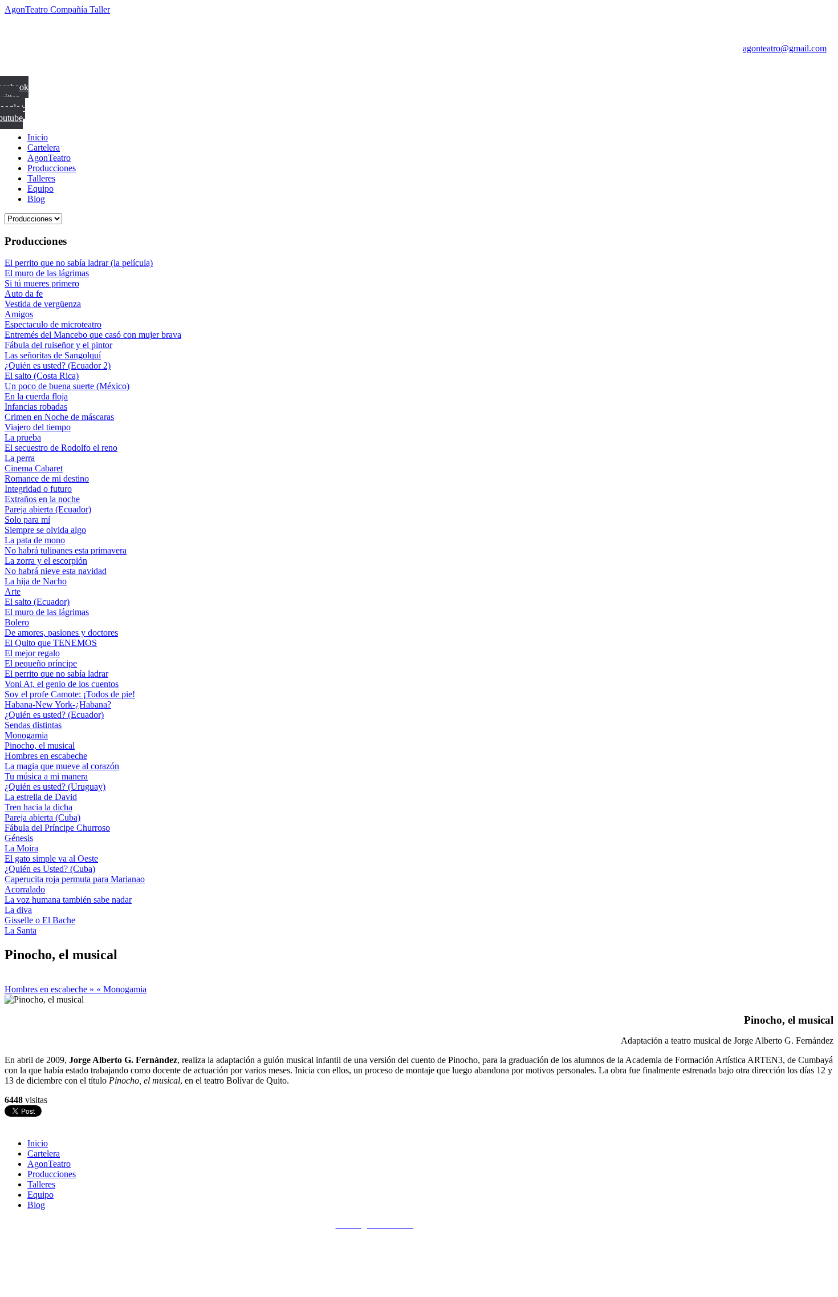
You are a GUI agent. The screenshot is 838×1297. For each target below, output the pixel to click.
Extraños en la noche (42, 499)
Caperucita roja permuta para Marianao (75, 879)
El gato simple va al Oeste (51, 858)
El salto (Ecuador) (37, 602)
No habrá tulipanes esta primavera (66, 550)
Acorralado (25, 889)
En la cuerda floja (36, 396)
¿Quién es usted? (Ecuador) (54, 715)
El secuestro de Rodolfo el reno (61, 447)
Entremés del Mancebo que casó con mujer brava (93, 335)
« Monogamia (121, 989)
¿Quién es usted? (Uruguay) (55, 786)
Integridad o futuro (38, 489)
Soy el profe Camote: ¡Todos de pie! (70, 694)
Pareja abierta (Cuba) (42, 817)
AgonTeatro (49, 158)
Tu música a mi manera (46, 776)
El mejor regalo (32, 653)
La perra (20, 458)
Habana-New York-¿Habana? (58, 704)
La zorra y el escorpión (46, 560)
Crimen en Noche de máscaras (59, 417)
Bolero (17, 622)
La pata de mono (35, 540)
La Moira (21, 848)
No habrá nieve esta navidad (56, 571)
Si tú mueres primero (42, 283)
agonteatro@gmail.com (785, 48)
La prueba (23, 437)
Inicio (37, 137)
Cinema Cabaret (34, 468)
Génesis (19, 838)
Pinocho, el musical (40, 745)
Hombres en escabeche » (50, 989)
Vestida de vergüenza (43, 304)
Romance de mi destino (47, 478)
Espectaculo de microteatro (53, 324)
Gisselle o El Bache (40, 920)
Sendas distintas (33, 725)
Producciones (51, 168)
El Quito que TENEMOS (51, 643)
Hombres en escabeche (46, 756)
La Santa (20, 930)
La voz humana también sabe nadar (68, 899)
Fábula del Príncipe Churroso (57, 828)
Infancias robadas (36, 406)
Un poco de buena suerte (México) (67, 386)
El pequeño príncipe (41, 663)
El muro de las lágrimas (47, 273)
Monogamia (26, 735)
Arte (13, 591)
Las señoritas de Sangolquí (53, 355)
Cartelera (43, 147)
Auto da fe (24, 293)
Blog (36, 199)
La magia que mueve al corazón (62, 766)
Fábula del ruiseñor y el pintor (58, 345)
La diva (18, 910)
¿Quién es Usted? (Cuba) (50, 869)
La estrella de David (41, 797)
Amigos (19, 314)
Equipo (40, 188)
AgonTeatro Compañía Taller (57, 9)
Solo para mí (27, 519)
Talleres (41, 178)
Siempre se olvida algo (45, 530)
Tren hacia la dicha (38, 807)
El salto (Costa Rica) (42, 376)
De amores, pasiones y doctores (61, 632)
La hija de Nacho (36, 581)
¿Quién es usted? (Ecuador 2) (58, 365)
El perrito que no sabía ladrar (56, 673)
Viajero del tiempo (38, 427)
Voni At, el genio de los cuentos (62, 684)
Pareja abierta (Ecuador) (48, 509)
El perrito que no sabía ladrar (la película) (79, 263)
